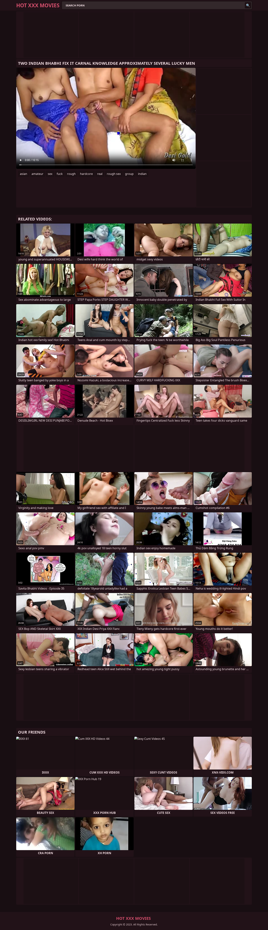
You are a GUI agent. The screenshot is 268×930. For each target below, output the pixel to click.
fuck (60, 174)
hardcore (86, 174)
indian (142, 174)
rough (71, 174)
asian (23, 174)
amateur (37, 174)
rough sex (114, 174)
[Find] (248, 5)
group (129, 174)
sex (50, 174)
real (99, 174)
